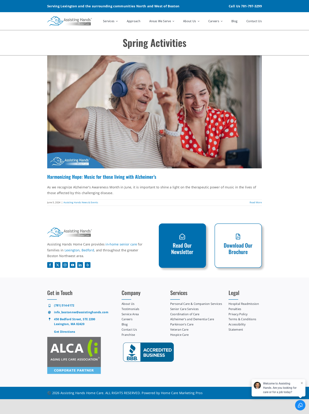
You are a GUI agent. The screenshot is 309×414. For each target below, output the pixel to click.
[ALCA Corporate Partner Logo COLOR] (74, 338)
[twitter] (57, 265)
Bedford (88, 250)
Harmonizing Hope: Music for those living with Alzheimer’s (101, 176)
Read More (256, 202)
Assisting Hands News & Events (80, 202)
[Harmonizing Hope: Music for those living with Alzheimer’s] (154, 111)
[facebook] (50, 265)
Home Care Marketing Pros (182, 393)
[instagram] (65, 265)
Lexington (72, 250)
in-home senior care (121, 244)
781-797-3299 (251, 6)
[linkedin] (80, 265)
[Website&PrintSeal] (148, 342)
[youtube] (72, 265)
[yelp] (87, 265)
